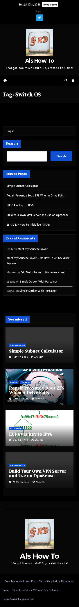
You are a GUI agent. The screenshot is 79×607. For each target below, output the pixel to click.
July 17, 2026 (21, 357)
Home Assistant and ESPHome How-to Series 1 (36, 590)
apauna (11, 281)
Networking (16, 428)
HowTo (13, 382)
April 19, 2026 (21, 482)
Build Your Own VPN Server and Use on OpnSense (38, 215)
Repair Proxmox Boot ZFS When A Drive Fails (35, 195)
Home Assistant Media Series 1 (18, 599)
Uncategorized (17, 345)
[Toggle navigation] (73, 81)
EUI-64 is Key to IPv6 (20, 205)
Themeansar (67, 581)
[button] (65, 80)
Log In (38, 11)
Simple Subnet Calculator (22, 185)
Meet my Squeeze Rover (33, 249)
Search (12, 144)
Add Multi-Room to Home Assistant (43, 272)
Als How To (39, 60)
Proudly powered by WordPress (21, 581)
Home (6, 590)
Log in (10, 131)
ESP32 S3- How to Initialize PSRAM (29, 224)
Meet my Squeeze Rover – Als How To (30, 258)
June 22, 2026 (21, 398)
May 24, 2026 (21, 440)
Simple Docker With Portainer (38, 281)
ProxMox (25, 382)
